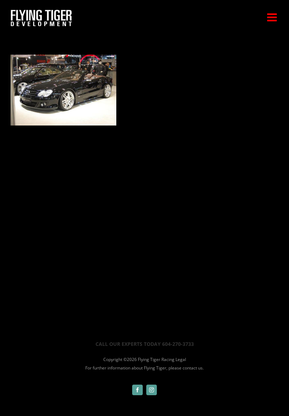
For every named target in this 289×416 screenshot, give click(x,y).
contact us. (193, 368)
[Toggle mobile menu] (272, 17)
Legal (181, 359)
